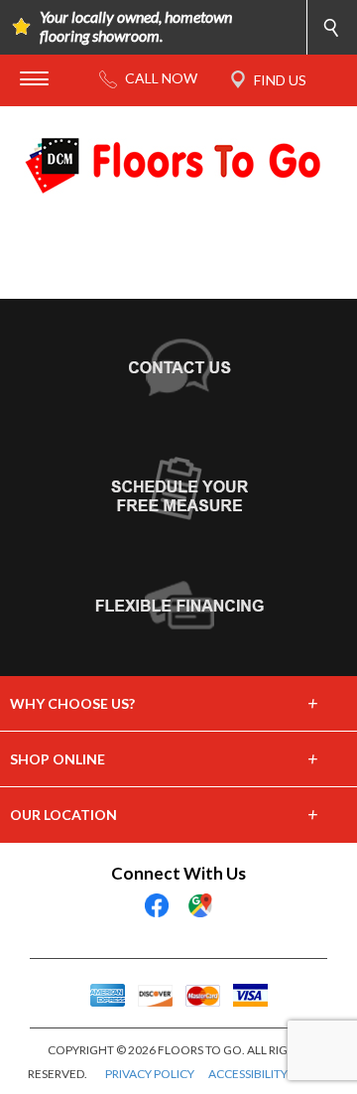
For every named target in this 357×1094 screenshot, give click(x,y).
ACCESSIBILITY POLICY (269, 1073)
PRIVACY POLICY (149, 1073)
